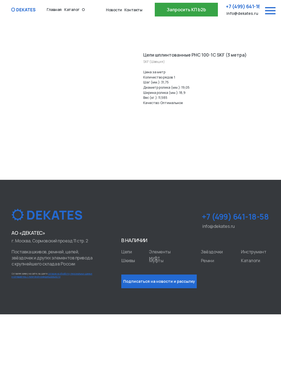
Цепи (126, 252)
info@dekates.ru (242, 13)
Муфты (156, 261)
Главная (54, 9)
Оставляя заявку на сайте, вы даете (52, 275)
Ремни (207, 261)
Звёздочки (212, 252)
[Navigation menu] (270, 10)
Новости (114, 9)
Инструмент (253, 252)
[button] (186, 9)
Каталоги (250, 261)
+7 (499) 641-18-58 (247, 6)
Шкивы (128, 261)
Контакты (133, 9)
